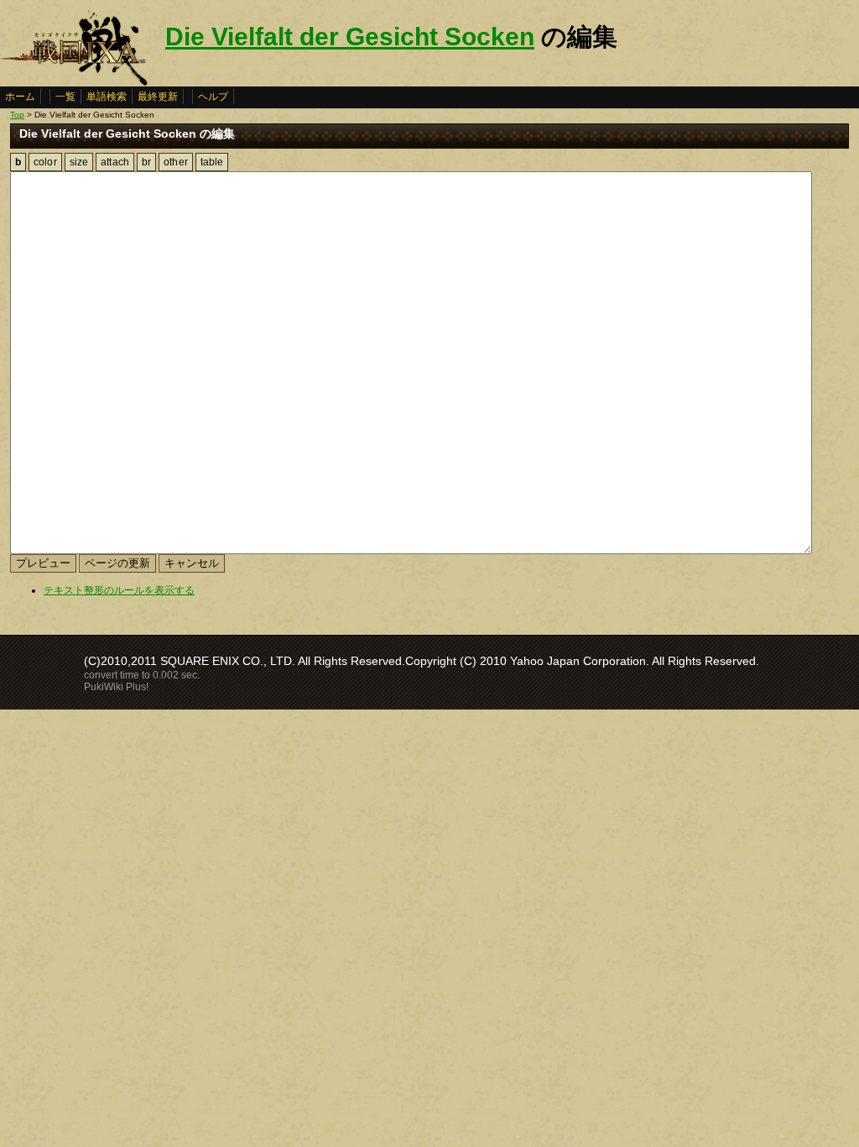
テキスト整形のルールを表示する (119, 590)
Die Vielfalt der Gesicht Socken (349, 36)
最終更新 (158, 96)
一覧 (65, 96)
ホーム (20, 96)
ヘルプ (213, 96)
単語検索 (106, 96)
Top (17, 114)
